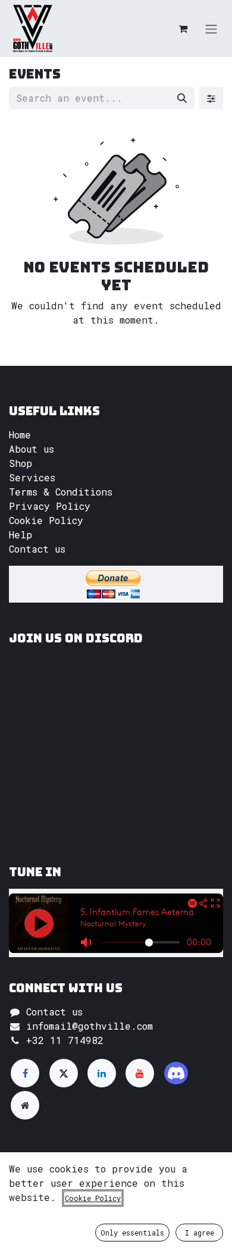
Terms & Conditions (60, 491)
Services (32, 477)
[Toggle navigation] (211, 28)
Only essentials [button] (132, 1232)
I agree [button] (199, 1232)
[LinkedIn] (101, 1073)
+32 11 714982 (65, 1040)
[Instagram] (176, 1073)
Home (20, 434)
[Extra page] (25, 1105)
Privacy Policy (49, 506)
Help (20, 534)
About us (31, 449)
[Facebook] (25, 1073)
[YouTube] (140, 1073)
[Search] (182, 98)
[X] (63, 1073)
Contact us (37, 549)
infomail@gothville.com (89, 1026)
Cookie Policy (46, 520)
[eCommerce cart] (183, 28)
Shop (20, 463)
